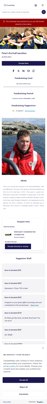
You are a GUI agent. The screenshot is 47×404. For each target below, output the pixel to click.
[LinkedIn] (23, 71)
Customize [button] (23, 394)
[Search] (44, 12)
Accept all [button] (24, 380)
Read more (35, 305)
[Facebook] (13, 71)
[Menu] (42, 5)
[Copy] (33, 71)
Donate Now (24, 63)
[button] (43, 348)
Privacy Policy (7, 402)
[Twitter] (18, 71)
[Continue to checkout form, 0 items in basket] (36, 5)
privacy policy (9, 366)
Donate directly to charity (18, 246)
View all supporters (30, 110)
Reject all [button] (23, 387)
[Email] (28, 71)
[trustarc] (40, 402)
